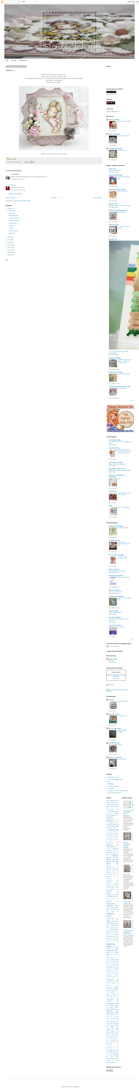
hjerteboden (109, 902)
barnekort (108, 813)
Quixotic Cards (113, 204)
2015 (9, 237)
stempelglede (110, 1003)
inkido (110, 506)
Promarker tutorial (113, 786)
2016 (9, 208)
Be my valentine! (122, 388)
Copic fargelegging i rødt (115, 779)
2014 (9, 240)
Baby (112, 808)
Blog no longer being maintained (117, 464)
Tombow (111, 1036)
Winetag (108, 1060)
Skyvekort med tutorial (124, 374)
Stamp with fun (111, 998)
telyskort (114, 1018)
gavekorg (108, 878)
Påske (114, 983)
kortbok (110, 932)
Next (118, 675)
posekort (114, 976)
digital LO (112, 841)
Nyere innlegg (10, 197)
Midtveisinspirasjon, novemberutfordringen (120, 470)
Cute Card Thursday (115, 625)
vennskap (108, 1045)
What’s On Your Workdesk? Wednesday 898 (124, 543)
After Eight (115, 802)
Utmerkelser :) (23, 60)
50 (107, 800)
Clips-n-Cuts (112, 168)
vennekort (109, 1043)
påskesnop (109, 987)
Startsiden (54, 197)
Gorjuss (112, 889)
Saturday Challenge (115, 617)
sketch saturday (114, 611)
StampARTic (113, 491)
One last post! (121, 627)
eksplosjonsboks (110, 867)
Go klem (11, 225)
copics (111, 835)
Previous (123, 675)
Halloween (109, 894)
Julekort (110, 913)
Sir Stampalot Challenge (116, 575)
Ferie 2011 (111, 660)
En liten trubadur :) (14, 220)
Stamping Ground (114, 540)
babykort (111, 811)
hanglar (116, 894)
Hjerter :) (11, 228)
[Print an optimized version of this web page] (6, 260)
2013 (9, 242)
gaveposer (110, 885)
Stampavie (109, 1001)
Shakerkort (112, 992)
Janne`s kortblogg (114, 134)
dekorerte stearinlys (113, 839)
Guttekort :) (12, 233)
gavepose (109, 881)
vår (107, 1053)
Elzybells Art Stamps (112, 869)
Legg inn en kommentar (15, 194)
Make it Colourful (114, 569)
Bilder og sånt (113, 659)
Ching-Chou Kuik (111, 832)
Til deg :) (132, 869)
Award (116, 806)
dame (117, 837)
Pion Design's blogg (115, 440)
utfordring (112, 1042)
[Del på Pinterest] (33, 162)
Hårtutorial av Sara (113, 777)
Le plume (113, 938)
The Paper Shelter (114, 590)
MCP (107, 956)
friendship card (110, 876)
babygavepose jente (112, 809)
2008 (9, 255)
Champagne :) (13, 223)
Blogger (77, 1087)
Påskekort (108, 985)
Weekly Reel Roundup (114, 170)
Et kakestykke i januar (123, 135)
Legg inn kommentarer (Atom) (22, 201)
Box (117, 820)
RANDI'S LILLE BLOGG (116, 372)
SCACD (116, 990)
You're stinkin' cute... (123, 191)
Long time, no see (122, 715)
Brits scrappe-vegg (115, 728)
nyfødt (116, 967)
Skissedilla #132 (122, 759)
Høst (113, 909)
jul (117, 909)
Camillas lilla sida (114, 743)
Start (7, 60)
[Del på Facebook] (31, 162)
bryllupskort (115, 824)
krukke (108, 934)
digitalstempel (109, 843)
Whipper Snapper (111, 1058)
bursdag (111, 826)
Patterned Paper (114, 225)
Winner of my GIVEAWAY (124, 121)
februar (11, 211)
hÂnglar (110, 896)
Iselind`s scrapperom (115, 757)
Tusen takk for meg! (123, 701)
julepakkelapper (110, 918)
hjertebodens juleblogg (110, 905)
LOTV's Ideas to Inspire (116, 462)
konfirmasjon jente (113, 927)
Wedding (113, 1053)
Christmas (109, 833)
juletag (108, 920)
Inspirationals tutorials (114, 793)
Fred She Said (111, 874)
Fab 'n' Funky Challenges (116, 555)
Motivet (114, 961)
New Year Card (110, 963)
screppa (111, 699)
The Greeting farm (111, 1021)
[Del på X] (29, 162)
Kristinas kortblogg (115, 358)
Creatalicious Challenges (116, 596)
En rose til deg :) (13, 231)
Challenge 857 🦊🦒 (123, 527)
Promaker (109, 981)
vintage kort (111, 1051)
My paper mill (113, 239)
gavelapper (109, 880)
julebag (112, 911)
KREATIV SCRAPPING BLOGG (118, 210)
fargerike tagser (110, 872)
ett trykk (112, 870)
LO (107, 941)
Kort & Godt (114, 931)
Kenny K (116, 923)
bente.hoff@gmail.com (113, 111)
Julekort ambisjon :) (14, 218)
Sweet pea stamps (112, 1012)
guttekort (108, 892)
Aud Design (109, 806)
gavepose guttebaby (112, 883)
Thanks (120, 744)
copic (116, 833)
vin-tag (116, 1049)
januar (11, 213)
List (115, 675)
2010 (9, 250)
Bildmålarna (113, 815)
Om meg (13, 60)
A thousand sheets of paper (117, 189)
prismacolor (109, 980)
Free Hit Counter (111, 94)
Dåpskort (108, 865)
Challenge (111, 830)
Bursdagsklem (121, 212)
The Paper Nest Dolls (112, 1023)
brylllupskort (112, 822)
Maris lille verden (114, 714)
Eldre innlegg (97, 197)
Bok (109, 781)
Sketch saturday (111, 994)
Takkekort (111, 1014)
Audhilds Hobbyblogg (115, 148)
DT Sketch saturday (112, 858)
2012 (9, 245)
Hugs (119, 478)
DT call (116, 846)
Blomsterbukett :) (14, 215)
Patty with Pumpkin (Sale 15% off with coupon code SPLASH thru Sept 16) (124, 451)
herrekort (108, 900)
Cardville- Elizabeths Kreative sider (120, 386)
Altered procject (112, 804)
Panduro (110, 968)
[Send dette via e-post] (25, 162)
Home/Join (110, 675)
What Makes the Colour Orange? (117, 571)
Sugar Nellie (114, 1007)
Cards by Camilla (114, 119)
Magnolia (110, 944)
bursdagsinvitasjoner (111, 828)
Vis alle (132, 400)
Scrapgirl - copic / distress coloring (118, 790)
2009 (9, 252)
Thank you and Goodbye (115, 591)
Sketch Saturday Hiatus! (115, 612)
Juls (12, 185)
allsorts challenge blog (116, 526)
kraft (115, 932)
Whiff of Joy (112, 1056)
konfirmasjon (114, 925)
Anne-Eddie (14, 174)
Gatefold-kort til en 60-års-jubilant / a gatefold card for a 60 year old (125, 361)
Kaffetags (111, 784)
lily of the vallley (111, 940)
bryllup (108, 824)
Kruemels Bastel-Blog (115, 175)
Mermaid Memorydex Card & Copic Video (120, 205)
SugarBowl (113, 1009)
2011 (9, 247)
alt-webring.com (116, 678)
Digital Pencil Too (114, 448)
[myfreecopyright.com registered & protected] (120, 691)
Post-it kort (110, 978)
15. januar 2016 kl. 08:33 (18, 190)
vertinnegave (109, 1047)
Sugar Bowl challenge (112, 1005)
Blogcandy (109, 820)
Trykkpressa (115, 1040)
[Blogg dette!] (27, 162)
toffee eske (115, 1034)
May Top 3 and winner (123, 577)
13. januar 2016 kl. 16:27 (18, 179)
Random (116, 676)
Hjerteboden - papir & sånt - (117, 469)
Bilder (116, 813)
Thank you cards (111, 1020)
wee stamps (109, 1055)
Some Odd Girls (111, 996)
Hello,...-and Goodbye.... (124, 507)
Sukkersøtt (109, 1011)
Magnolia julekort (122, 150)
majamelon (111, 788)
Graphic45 (109, 891)
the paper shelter (113, 1025)
